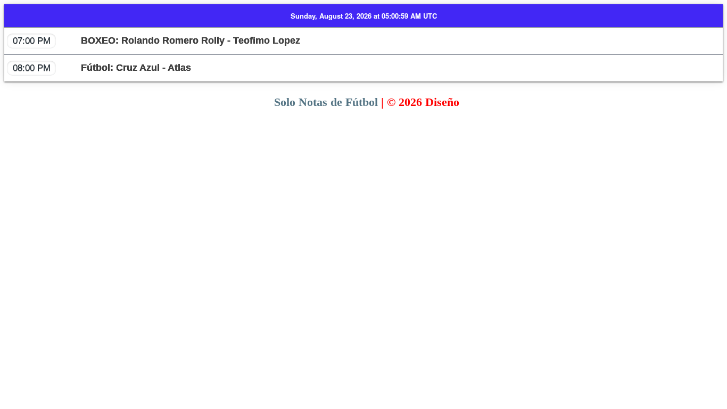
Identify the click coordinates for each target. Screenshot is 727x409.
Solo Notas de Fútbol (326, 102)
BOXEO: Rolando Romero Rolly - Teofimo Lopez (156, 40)
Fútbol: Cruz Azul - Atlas (102, 67)
